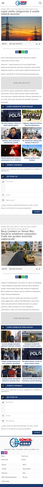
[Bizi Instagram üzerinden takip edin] (5, 452)
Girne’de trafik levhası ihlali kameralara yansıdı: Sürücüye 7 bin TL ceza (32, 381)
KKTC (8, 9)
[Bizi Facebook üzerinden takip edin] (2, 452)
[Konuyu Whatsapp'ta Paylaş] (23, 52)
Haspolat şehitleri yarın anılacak (32, 159)
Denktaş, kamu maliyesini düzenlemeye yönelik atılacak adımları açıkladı (11, 143)
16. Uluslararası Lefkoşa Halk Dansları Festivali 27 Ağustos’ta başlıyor (32, 143)
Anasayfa (3, 9)
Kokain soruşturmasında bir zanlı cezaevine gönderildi (11, 362)
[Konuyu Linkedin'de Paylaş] (26, 52)
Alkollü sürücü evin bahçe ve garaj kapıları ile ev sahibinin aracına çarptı (11, 160)
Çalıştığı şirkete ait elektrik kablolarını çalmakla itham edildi (11, 381)
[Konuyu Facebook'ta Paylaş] (16, 52)
